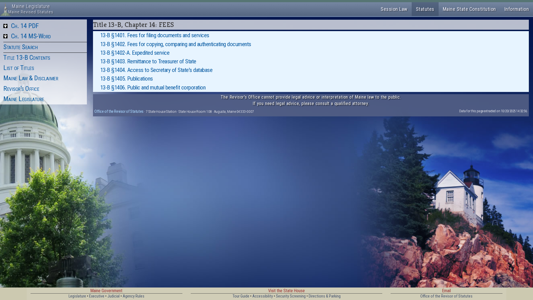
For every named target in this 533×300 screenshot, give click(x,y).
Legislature (77, 296)
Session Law (394, 9)
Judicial (113, 296)
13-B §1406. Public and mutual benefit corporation (153, 87)
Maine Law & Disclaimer (30, 78)
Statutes (425, 9)
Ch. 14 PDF (25, 26)
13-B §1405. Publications (126, 78)
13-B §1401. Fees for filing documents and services (154, 35)
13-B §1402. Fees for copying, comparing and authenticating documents (175, 44)
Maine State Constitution (469, 9)
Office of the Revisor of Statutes (119, 111)
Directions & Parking (325, 296)
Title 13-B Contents (26, 57)
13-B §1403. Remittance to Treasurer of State (148, 61)
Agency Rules (133, 296)
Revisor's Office (21, 88)
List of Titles (18, 68)
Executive (96, 296)
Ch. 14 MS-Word (31, 36)
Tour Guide (241, 296)
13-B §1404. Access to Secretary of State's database (156, 70)
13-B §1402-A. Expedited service (135, 52)
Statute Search (20, 47)
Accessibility (262, 296)
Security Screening (291, 296)
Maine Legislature (23, 99)
